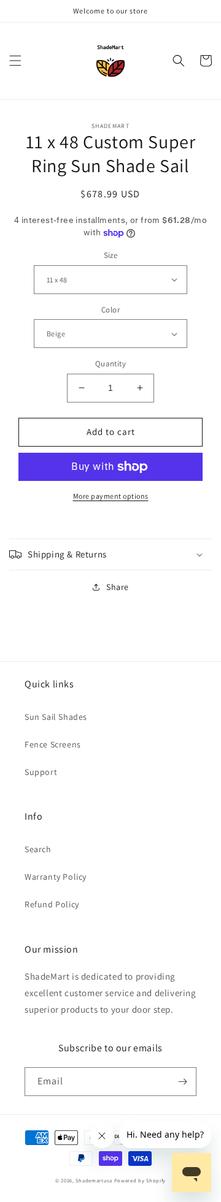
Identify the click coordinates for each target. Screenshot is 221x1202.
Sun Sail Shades (56, 716)
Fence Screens (53, 744)
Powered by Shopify (140, 1180)
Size (111, 255)
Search (38, 849)
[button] (15, 60)
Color (110, 309)
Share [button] (117, 586)
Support (41, 771)
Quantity (110, 363)
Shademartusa (94, 1180)
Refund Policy (52, 904)
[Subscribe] (182, 1081)
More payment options (111, 496)
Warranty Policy (56, 876)
